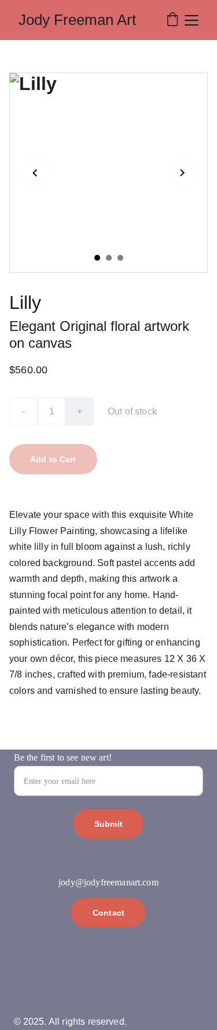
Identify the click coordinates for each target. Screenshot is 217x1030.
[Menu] (191, 20)
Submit (108, 824)
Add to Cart (53, 459)
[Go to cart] (172, 20)
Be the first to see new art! (63, 757)
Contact (108, 912)
